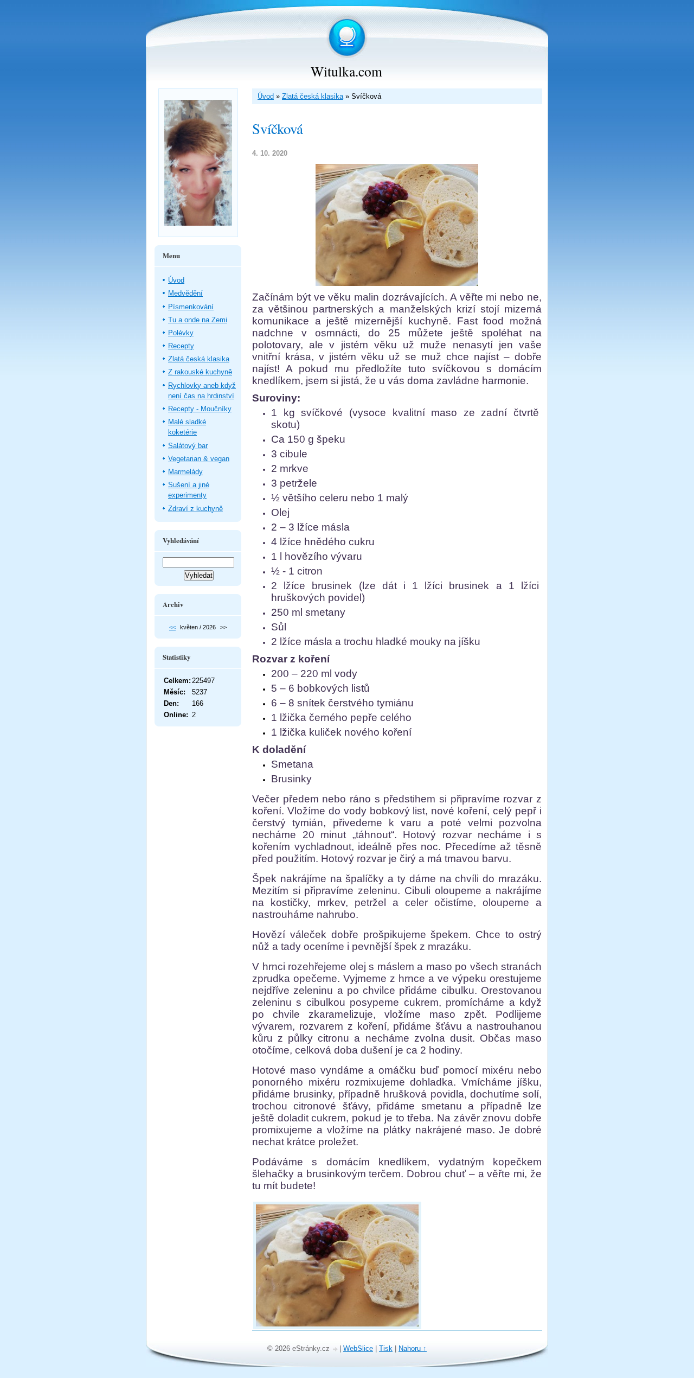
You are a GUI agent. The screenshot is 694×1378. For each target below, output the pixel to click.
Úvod (266, 96)
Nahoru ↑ (413, 1348)
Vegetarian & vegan (198, 459)
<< (172, 627)
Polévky (181, 333)
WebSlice (358, 1348)
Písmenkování (191, 307)
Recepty (181, 346)
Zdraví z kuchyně (195, 509)
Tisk (386, 1348)
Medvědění (185, 293)
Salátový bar (188, 446)
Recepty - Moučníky (200, 409)
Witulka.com (346, 71)
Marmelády (185, 472)
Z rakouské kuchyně (200, 372)
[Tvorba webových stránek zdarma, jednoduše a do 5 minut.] (335, 1349)
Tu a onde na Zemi (197, 320)
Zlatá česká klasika (312, 96)
